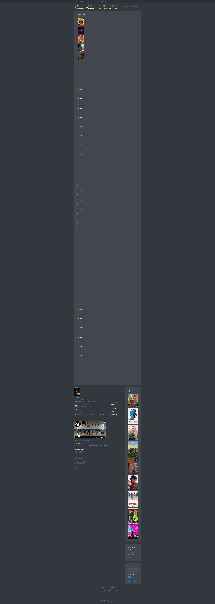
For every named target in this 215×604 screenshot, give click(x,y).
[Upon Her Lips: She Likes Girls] (81, 121)
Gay (92, 590)
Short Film (112, 398)
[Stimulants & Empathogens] (81, 85)
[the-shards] (133, 400)
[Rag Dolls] (81, 313)
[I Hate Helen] (81, 322)
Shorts (105, 590)
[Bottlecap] (81, 305)
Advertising (111, 587)
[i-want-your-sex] (133, 531)
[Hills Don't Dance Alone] (81, 57)
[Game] (77, 391)
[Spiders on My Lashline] (81, 286)
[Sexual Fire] (81, 48)
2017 (95, 401)
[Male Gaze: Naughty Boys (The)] (81, 112)
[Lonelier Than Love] (81, 268)
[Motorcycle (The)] (81, 167)
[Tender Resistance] (81, 102)
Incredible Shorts (90, 401)
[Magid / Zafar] (81, 148)
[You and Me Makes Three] (81, 194)
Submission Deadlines (132, 557)
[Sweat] (81, 250)
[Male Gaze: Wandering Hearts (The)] (81, 39)
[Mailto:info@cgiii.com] (136, 6)
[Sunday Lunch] (81, 130)
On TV (122, 590)
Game (76, 398)
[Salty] (81, 368)
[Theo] (81, 377)
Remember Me (130, 574)
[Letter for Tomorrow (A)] (81, 277)
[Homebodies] (81, 341)
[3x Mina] (81, 240)
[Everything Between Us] (81, 176)
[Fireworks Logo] (96, 6)
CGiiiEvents (82, 1)
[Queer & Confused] (81, 222)
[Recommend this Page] (116, 414)
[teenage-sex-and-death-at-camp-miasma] (133, 498)
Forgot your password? (132, 579)
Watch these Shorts (78, 401)
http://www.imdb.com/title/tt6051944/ (81, 470)
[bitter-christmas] (133, 415)
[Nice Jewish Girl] (81, 259)
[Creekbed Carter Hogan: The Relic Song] (81, 331)
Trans (101, 590)
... (128, 555)
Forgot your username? (132, 581)
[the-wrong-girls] (133, 515)
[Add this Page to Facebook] (111, 414)
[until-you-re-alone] (133, 466)
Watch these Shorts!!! (115, 590)
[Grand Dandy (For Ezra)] (81, 359)
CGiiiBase (88, 1)
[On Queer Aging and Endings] (81, 231)
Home (77, 1)
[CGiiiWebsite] (130, 6)
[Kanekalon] (81, 296)
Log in (129, 577)
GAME (75, 440)
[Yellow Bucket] (81, 213)
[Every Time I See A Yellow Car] (81, 93)
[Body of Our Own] (81, 185)
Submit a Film (130, 552)
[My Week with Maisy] (81, 76)
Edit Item (76, 387)
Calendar (106, 587)
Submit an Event (131, 554)
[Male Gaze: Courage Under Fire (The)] (81, 21)
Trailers (108, 590)
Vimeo (88, 440)
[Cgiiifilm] (124, 6)
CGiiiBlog (94, 1)
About (102, 587)
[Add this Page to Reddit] (113, 414)
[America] (81, 158)
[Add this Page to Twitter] (114, 414)
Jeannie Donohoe (82, 440)
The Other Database (102, 1)
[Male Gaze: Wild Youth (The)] (81, 350)
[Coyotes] (81, 139)
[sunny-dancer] (133, 448)
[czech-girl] (133, 432)
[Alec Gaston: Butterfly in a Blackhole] (81, 30)
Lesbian (96, 590)
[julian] (133, 482)
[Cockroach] (81, 67)
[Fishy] (81, 204)
